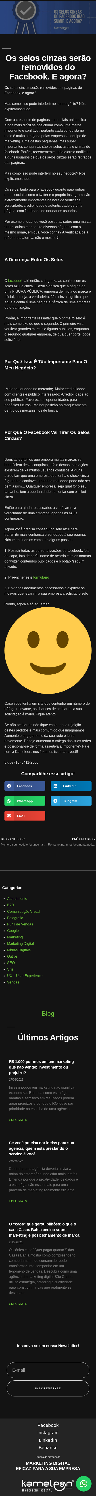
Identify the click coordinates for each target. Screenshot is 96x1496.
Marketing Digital (20, 944)
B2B (10, 905)
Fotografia (15, 918)
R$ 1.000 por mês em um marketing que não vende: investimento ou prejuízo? (41, 1067)
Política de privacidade (48, 1457)
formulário (41, 577)
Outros (12, 956)
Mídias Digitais (19, 950)
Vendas (13, 982)
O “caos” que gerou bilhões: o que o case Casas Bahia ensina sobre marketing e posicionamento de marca (44, 1230)
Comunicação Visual (23, 911)
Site (10, 969)
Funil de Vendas (20, 924)
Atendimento (17, 898)
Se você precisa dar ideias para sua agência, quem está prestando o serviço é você (41, 1148)
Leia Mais (18, 1120)
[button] (24, 786)
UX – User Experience (25, 976)
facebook (15, 281)
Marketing (15, 937)
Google (13, 931)
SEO (11, 963)
